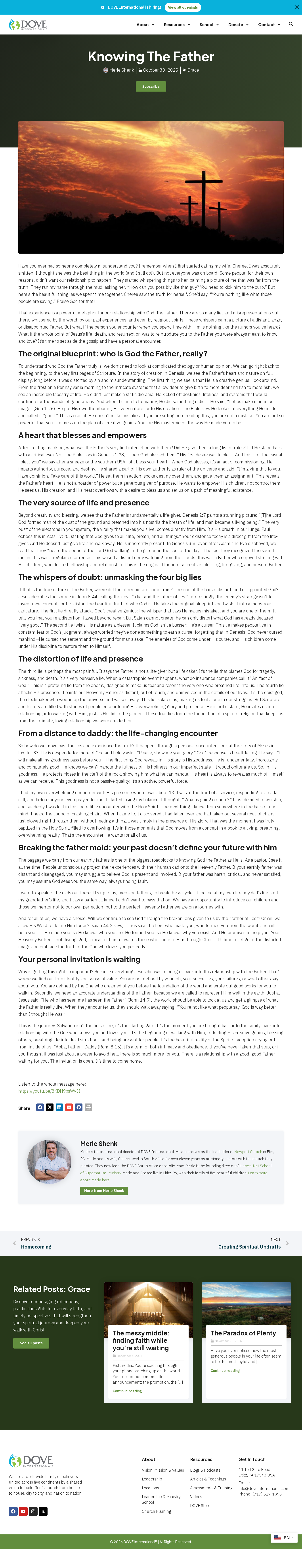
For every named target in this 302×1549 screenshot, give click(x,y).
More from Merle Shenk (104, 1190)
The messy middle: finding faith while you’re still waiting (141, 1340)
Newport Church (248, 1151)
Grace (193, 70)
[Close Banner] (297, 7)
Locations (150, 1487)
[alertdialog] (151, 7)
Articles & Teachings (208, 1479)
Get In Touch (252, 1459)
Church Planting (156, 1511)
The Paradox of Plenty (243, 1333)
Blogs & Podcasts (205, 1470)
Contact (266, 24)
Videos (196, 1496)
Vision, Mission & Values (163, 1470)
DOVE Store (200, 1505)
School (206, 24)
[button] (40, 1107)
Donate (235, 24)
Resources (174, 24)
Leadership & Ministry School (161, 1499)
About (143, 24)
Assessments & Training (211, 1487)
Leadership (152, 1479)
